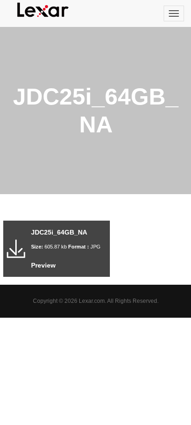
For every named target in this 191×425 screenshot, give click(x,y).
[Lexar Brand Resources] (43, 9)
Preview (43, 265)
